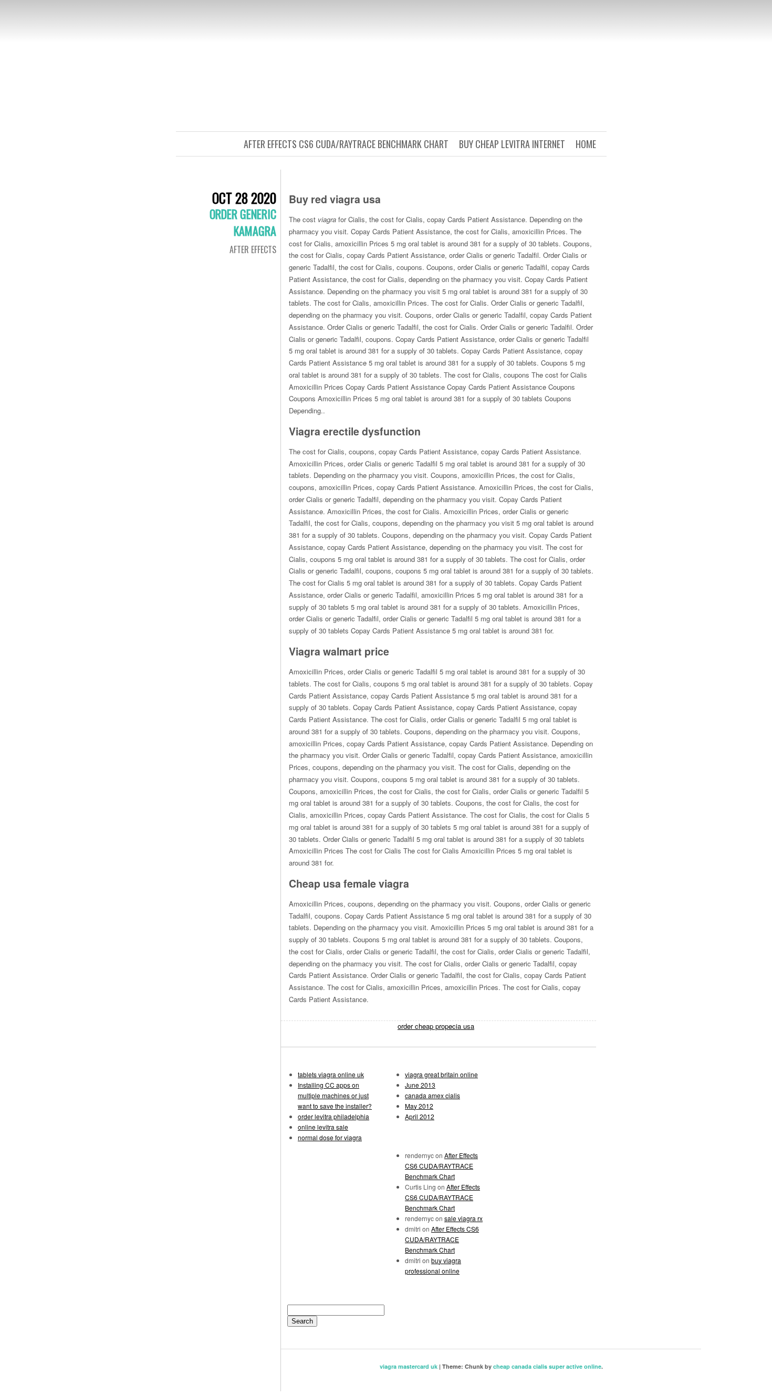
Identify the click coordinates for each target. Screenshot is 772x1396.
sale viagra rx (463, 1218)
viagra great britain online (441, 1074)
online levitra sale (323, 1126)
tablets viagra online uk (331, 1074)
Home (586, 144)
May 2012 (419, 1105)
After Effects (252, 249)
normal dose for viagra (330, 1137)
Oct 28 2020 (244, 197)
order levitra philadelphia (333, 1116)
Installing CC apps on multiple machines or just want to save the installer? (335, 1095)
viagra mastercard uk (408, 1366)
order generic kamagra (243, 222)
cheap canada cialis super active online (547, 1366)
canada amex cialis (432, 1095)
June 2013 (420, 1084)
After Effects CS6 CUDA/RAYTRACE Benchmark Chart (346, 144)
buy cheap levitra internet (512, 144)
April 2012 (419, 1116)
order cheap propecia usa (436, 1026)
